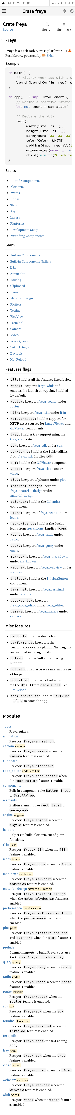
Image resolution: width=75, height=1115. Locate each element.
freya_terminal (53, 589)
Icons (14, 292)
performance (12, 908)
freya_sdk (39, 445)
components (12, 785)
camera (15, 616)
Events (15, 193)
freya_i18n (42, 412)
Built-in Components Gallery (30, 261)
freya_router (47, 401)
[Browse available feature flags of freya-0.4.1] (28, 3)
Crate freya (34, 11)
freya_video (44, 468)
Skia (50, 55)
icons (14, 517)
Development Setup (24, 229)
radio (14, 539)
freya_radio (44, 534)
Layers (15, 217)
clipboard (10, 761)
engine (8, 815)
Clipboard (17, 286)
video (14, 473)
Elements (17, 186)
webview (16, 572)
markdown (28, 561)
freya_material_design (26, 490)
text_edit (9, 1036)
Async (14, 211)
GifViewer (17, 428)
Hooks (14, 199)
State (13, 205)
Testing (15, 310)
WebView (16, 316)
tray (6, 1050)
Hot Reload (18, 359)
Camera (16, 329)
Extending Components (27, 235)
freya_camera (48, 611)
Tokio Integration (22, 347)
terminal (26, 594)
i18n (13, 267)
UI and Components (25, 180)
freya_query (45, 545)
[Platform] (21, 3)
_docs (7, 726)
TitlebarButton (57, 578)
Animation (17, 273)
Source (8, 29)
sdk (59, 445)
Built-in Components (25, 255)
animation (10, 736)
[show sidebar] (4, 11)
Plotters (15, 304)
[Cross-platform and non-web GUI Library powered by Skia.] (11, 3)
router (14, 406)
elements (10, 800)
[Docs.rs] (3, 3)
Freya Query (19, 341)
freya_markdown (55, 556)
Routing (15, 279)
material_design (21, 495)
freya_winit (46, 385)
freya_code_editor (23, 605)
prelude (9, 947)
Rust (67, 3)
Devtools (16, 353)
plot (63, 479)
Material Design (21, 298)
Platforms (17, 223)
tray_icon (17, 439)
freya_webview (51, 567)
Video (14, 335)
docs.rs (55, 3)
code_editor (54, 605)
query (14, 550)
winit (6, 1095)
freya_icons (48, 512)
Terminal (16, 322)
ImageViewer (54, 423)
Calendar (53, 501)
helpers (8, 830)
